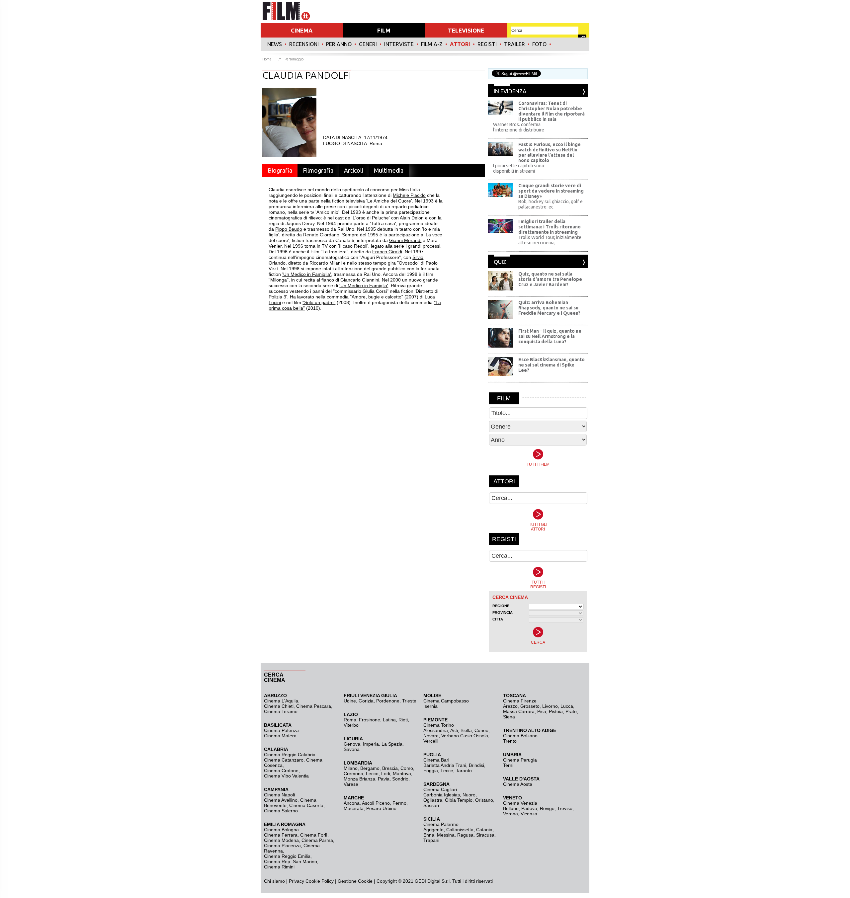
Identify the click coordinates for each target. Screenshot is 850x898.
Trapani (431, 840)
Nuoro (469, 794)
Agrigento (433, 829)
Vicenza (529, 813)
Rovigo (547, 808)
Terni (508, 765)
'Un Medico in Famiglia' (306, 274)
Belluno (511, 808)
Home (267, 59)
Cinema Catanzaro (283, 760)
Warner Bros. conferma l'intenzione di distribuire (518, 127)
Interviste (399, 44)
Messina (446, 835)
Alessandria (435, 730)
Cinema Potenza (281, 730)
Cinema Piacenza (282, 845)
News (274, 44)
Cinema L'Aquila (281, 700)
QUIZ (500, 262)
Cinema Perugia (520, 760)
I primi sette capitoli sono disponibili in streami (518, 168)
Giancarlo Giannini (359, 280)
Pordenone (387, 700)
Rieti (403, 719)
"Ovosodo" (408, 263)
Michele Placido (409, 195)
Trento (510, 741)
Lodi (385, 773)
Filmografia (318, 170)
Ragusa (465, 835)
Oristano (484, 800)
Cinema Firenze (520, 700)
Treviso (564, 808)
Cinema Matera (280, 735)
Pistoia (556, 711)
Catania (484, 829)
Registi (487, 44)
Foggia (430, 770)
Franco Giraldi (387, 251)
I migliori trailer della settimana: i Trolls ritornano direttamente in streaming (549, 227)
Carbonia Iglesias (441, 794)
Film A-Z (432, 44)
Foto (539, 44)
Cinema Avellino (281, 800)
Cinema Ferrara (281, 835)
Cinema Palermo (441, 824)
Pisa (541, 711)
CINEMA (301, 30)
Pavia (383, 778)
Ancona (352, 803)
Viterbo (351, 725)
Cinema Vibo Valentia (286, 775)
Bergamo (370, 768)
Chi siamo (274, 881)
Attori (460, 44)
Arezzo (510, 706)
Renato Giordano (321, 234)
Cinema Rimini (279, 866)
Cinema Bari (436, 760)
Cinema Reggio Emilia (287, 856)
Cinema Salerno (281, 810)
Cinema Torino (438, 725)
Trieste (409, 700)
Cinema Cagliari (440, 789)
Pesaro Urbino (381, 808)
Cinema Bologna (281, 829)
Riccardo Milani (325, 263)
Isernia (430, 706)
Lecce (447, 770)
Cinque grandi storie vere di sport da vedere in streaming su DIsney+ (551, 191)
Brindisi (476, 765)
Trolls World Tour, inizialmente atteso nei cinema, (549, 240)
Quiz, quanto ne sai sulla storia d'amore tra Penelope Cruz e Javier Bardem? (550, 279)
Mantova (402, 773)
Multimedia (388, 170)
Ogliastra (432, 800)
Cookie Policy (319, 881)
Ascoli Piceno (376, 803)
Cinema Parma (317, 840)
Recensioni (304, 44)
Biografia (280, 170)
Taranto (464, 770)
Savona (352, 749)
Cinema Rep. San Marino (290, 861)
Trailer (514, 44)
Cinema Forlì (313, 835)
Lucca (566, 706)
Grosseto (530, 706)
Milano (351, 768)
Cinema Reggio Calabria (289, 754)
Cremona (353, 773)
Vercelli (430, 741)
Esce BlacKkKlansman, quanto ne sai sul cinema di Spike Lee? (551, 365)
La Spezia (392, 744)
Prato (571, 711)
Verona (510, 813)
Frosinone (369, 719)
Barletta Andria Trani (444, 765)
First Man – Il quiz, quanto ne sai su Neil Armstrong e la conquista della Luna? (549, 336)
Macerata (354, 808)
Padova (529, 808)
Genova (352, 744)
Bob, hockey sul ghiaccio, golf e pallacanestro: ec (550, 204)
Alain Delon (412, 217)
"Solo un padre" (318, 302)
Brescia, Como (397, 768)
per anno (339, 44)
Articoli (353, 170)
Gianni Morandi (405, 240)
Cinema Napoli (279, 794)
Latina (389, 719)
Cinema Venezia (520, 803)
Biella (466, 730)
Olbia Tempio (458, 800)
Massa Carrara (519, 711)
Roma (350, 719)
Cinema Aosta (517, 784)
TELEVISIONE (466, 30)
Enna (428, 835)
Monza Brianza (359, 778)
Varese (351, 784)
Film (278, 59)
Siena (509, 716)
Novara (431, 735)
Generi (368, 44)
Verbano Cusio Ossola (464, 735)
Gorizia (366, 700)
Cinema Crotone (281, 770)
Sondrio (400, 778)
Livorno (550, 706)
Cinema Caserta (306, 805)
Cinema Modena (281, 840)
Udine (350, 700)
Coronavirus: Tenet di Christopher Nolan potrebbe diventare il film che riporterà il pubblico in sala (551, 111)
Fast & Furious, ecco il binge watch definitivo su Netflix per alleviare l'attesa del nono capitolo (549, 152)
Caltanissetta (459, 829)
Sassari (431, 805)
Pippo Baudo (288, 229)
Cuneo (481, 730)
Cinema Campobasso (446, 700)
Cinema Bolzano (520, 735)
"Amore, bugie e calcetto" (376, 296)
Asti (454, 730)
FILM (383, 30)
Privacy (296, 881)
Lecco (372, 773)
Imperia (371, 744)
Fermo (399, 803)
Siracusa (485, 835)
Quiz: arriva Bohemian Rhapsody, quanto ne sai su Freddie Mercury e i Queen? (549, 308)
